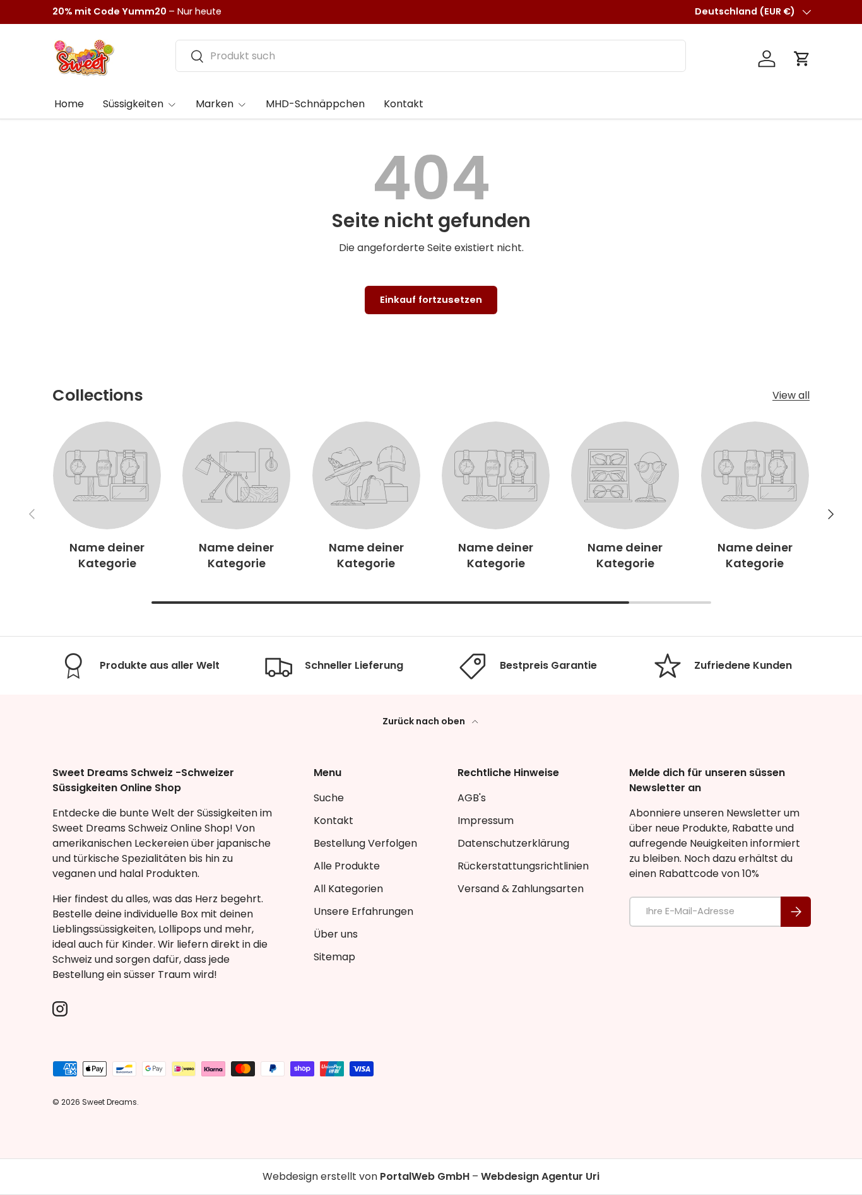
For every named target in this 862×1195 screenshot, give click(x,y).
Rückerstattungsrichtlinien (523, 866)
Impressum (486, 820)
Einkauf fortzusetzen (431, 299)
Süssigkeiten (133, 104)
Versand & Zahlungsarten (521, 888)
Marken (214, 104)
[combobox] (430, 55)
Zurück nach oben (424, 721)
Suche (329, 798)
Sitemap (334, 957)
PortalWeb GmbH (424, 1176)
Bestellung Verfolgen (365, 843)
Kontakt (403, 104)
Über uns (336, 934)
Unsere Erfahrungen (363, 911)
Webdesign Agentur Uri (540, 1176)
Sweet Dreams (109, 1102)
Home (69, 104)
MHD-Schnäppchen (315, 104)
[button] (802, 59)
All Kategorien (348, 888)
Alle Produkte (347, 866)
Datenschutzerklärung (513, 843)
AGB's (472, 798)
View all (791, 395)
